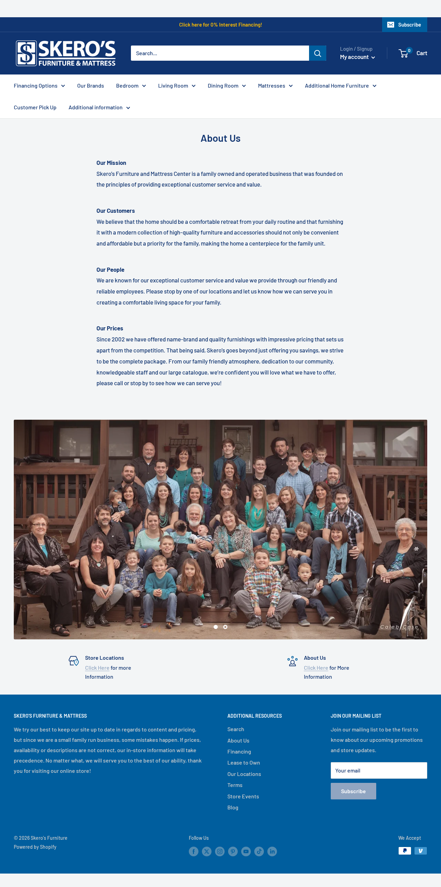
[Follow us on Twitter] (207, 851)
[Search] (317, 53)
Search (235, 729)
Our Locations (244, 773)
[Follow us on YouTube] (246, 851)
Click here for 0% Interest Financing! (220, 24)
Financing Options (36, 85)
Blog (232, 807)
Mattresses (271, 85)
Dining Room (223, 85)
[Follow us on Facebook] (193, 851)
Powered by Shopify (35, 847)
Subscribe (409, 24)
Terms (235, 784)
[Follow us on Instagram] (220, 851)
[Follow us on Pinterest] (233, 851)
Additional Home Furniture (337, 85)
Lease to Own (243, 762)
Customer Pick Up (35, 107)
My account (355, 56)
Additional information (96, 107)
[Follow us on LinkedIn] (272, 851)
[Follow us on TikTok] (259, 851)
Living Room (173, 85)
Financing (239, 751)
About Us (238, 740)
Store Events (243, 796)
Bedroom (127, 85)
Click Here (97, 667)
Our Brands (90, 85)
